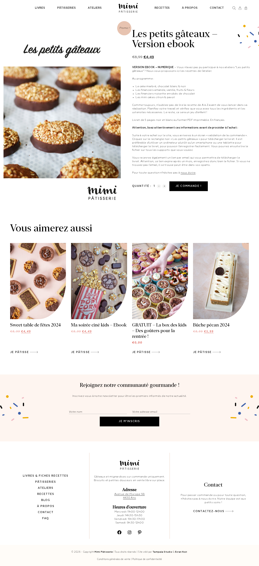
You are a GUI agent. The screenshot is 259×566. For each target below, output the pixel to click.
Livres (40, 8)
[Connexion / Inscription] (240, 8)
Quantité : (142, 186)
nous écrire (188, 172)
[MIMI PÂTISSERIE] (128, 8)
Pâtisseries (66, 8)
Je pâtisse (19, 352)
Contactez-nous (208, 511)
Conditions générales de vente (113, 559)
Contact (217, 8)
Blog (45, 500)
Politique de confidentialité (147, 559)
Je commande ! (189, 186)
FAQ (45, 518)
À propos (189, 8)
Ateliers (95, 8)
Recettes (162, 8)
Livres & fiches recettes (45, 476)
